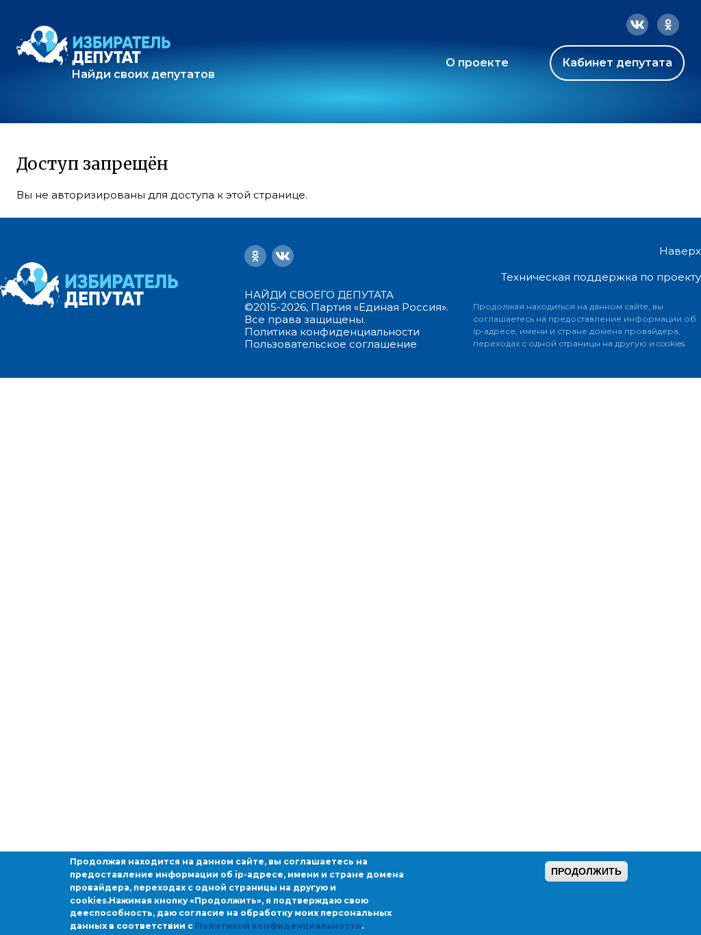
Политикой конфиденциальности (278, 926)
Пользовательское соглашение (330, 343)
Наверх (680, 251)
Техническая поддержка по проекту (601, 276)
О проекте (477, 62)
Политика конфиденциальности (332, 331)
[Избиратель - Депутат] (93, 45)
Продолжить (586, 871)
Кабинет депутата (617, 62)
